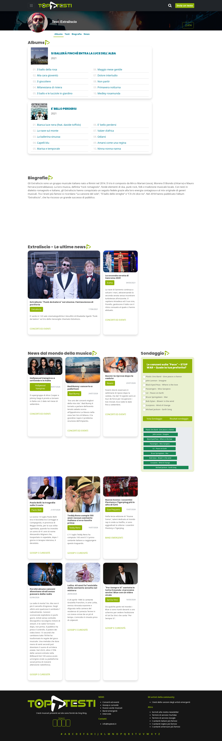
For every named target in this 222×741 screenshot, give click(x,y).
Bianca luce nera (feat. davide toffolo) (59, 124)
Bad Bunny (74, 393)
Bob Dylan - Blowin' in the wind (160, 401)
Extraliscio (36, 309)
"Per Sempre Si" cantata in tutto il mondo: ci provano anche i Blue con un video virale (120, 591)
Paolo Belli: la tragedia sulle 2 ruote (42, 504)
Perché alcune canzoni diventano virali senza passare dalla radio (42, 591)
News (87, 34)
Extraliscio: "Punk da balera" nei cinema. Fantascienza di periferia (61, 303)
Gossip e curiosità (110, 705)
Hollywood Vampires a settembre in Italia (42, 379)
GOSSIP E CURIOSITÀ (40, 552)
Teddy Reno (74, 527)
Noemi (110, 383)
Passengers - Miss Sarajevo (158, 388)
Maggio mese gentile (110, 69)
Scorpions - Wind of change (158, 405)
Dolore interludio (108, 75)
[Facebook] (55, 723)
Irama (110, 282)
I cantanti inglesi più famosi (164, 723)
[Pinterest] (59, 723)
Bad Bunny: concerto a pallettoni (79, 387)
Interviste (107, 713)
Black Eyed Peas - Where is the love (162, 384)
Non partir (104, 81)
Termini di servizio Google (163, 718)
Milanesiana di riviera (49, 87)
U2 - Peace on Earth (155, 393)
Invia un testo (185, 5)
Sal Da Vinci (112, 599)
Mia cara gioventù (47, 75)
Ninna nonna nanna (109, 148)
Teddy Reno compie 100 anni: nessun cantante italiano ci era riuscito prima (80, 519)
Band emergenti (110, 711)
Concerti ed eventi (111, 702)
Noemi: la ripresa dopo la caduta (119, 377)
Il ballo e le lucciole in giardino (54, 93)
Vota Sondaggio (154, 418)
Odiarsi (102, 136)
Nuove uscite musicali (112, 708)
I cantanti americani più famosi (166, 726)
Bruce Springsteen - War (157, 397)
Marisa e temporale (48, 148)
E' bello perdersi (107, 124)
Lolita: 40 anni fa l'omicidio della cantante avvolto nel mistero (82, 588)
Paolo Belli (36, 510)
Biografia (77, 34)
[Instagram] (64, 723)
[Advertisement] (174, 56)
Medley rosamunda (109, 93)
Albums (58, 34)
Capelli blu (43, 142)
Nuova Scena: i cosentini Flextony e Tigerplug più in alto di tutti (120, 502)
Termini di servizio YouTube (164, 715)
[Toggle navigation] (31, 5)
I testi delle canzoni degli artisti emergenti (171, 702)
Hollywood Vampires (40, 387)
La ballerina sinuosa (48, 136)
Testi (67, 34)
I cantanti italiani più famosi (164, 721)
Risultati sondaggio (179, 418)
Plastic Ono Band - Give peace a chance (164, 376)
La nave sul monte (47, 130)
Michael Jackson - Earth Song (159, 409)
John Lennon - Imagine (156, 380)
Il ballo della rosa (47, 69)
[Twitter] (68, 723)
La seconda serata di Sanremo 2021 (117, 277)
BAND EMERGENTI (114, 537)
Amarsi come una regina (112, 142)
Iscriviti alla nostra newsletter (165, 712)
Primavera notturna (109, 87)
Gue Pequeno (113, 509)
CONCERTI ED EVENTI (40, 328)
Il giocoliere (44, 81)
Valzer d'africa (106, 130)
